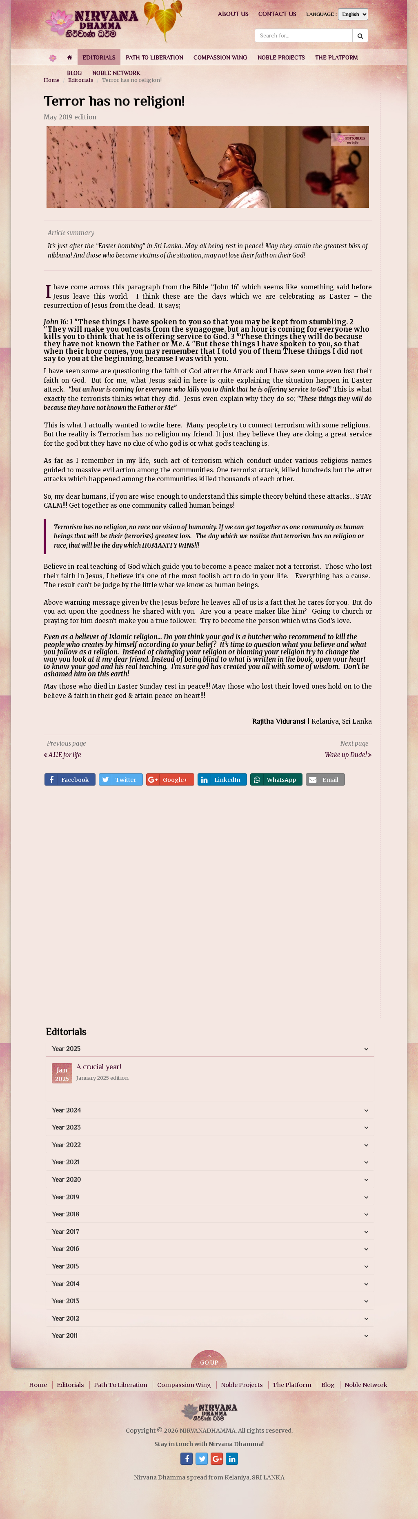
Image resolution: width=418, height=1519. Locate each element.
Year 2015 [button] (65, 1266)
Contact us (277, 13)
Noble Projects (242, 1385)
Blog (328, 1385)
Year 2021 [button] (65, 1162)
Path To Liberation (120, 1385)
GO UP (209, 1362)
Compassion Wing (184, 1385)
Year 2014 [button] (65, 1284)
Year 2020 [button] (66, 1179)
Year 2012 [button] (65, 1318)
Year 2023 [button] (66, 1127)
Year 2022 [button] (66, 1145)
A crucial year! (98, 1067)
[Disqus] (208, 904)
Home (38, 1385)
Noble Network (366, 1385)
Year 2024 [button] (66, 1110)
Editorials (70, 1385)
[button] (99, 57)
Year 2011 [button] (65, 1335)
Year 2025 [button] (66, 1048)
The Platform (292, 1385)
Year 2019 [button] (65, 1197)
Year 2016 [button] (65, 1249)
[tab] (210, 1049)
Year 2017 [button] (65, 1231)
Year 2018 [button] (65, 1214)
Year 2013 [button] (65, 1301)
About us (233, 13)
